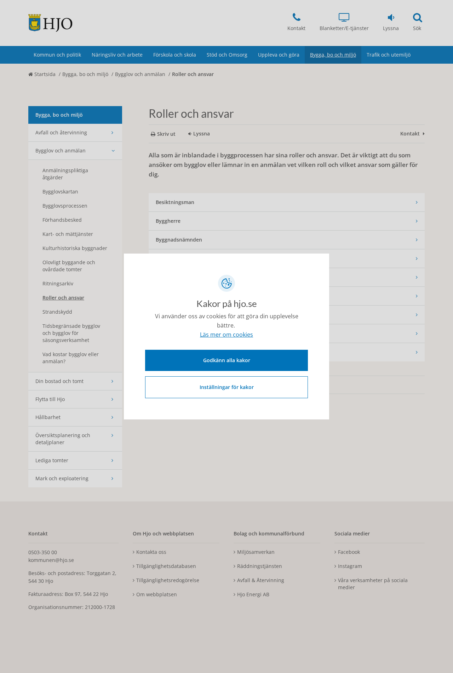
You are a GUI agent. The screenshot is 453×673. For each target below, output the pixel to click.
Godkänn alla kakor (226, 360)
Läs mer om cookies (226, 334)
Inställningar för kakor (227, 387)
